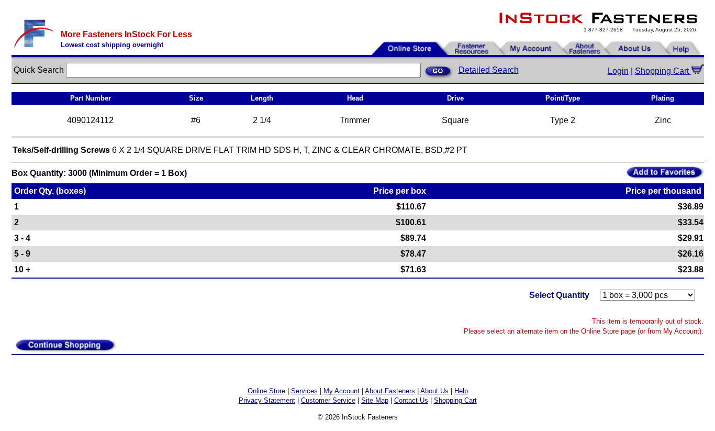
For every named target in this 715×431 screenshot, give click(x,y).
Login (618, 71)
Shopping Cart (663, 71)
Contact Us (411, 400)
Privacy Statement (267, 400)
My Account (341, 391)
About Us (434, 391)
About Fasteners (390, 391)
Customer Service (328, 400)
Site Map (374, 400)
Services (304, 391)
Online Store (266, 391)
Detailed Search (489, 69)
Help (461, 391)
